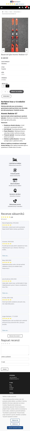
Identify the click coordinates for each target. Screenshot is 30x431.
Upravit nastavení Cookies (15, 427)
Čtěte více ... (5, 256)
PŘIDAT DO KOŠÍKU (16, 91)
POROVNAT (6, 96)
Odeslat (5, 369)
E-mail (3, 362)
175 (4, 86)
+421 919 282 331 (13, 377)
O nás (10, 386)
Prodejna (11, 387)
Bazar (11, 11)
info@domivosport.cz (14, 378)
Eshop (6, 11)
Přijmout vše (15, 420)
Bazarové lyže (17, 11)
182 (7, 86)
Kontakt (11, 389)
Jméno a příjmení (6, 356)
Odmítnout (15, 424)
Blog (10, 384)
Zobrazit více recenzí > (15, 336)
